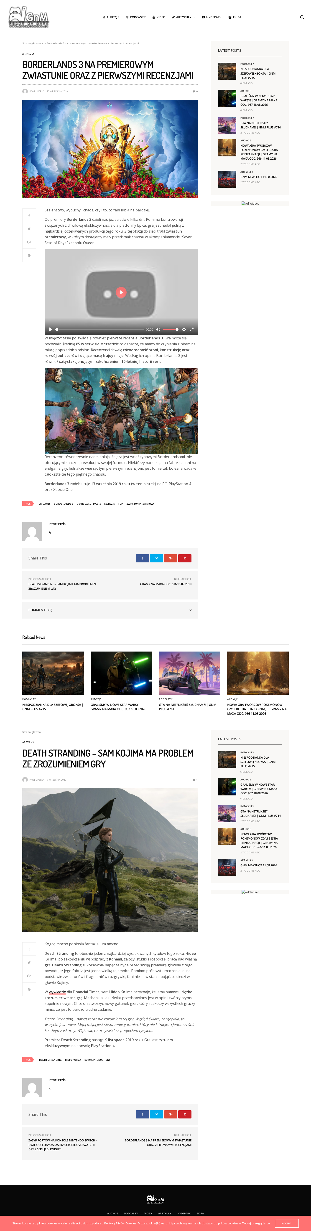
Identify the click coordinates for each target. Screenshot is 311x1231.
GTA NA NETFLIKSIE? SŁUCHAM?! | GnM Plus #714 (260, 125)
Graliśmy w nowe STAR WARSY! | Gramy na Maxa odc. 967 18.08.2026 (258, 100)
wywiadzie (57, 991)
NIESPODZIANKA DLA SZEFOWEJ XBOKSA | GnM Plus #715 (257, 73)
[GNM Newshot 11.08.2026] (227, 179)
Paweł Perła (36, 91)
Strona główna (31, 43)
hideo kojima (73, 1059)
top (120, 503)
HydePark (214, 17)
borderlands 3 (63, 503)
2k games (45, 503)
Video (161, 17)
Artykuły (183, 17)
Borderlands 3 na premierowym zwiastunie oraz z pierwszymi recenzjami (158, 1142)
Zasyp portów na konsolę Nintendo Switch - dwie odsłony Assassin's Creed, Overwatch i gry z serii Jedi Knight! (62, 1144)
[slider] (99, 329)
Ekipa (237, 17)
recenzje (109, 503)
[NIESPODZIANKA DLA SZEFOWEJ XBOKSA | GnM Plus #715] (227, 71)
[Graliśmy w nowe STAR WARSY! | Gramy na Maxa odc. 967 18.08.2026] (227, 98)
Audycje (113, 17)
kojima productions (97, 1059)
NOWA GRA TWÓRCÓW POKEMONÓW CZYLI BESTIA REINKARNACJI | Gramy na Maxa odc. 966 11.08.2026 (259, 152)
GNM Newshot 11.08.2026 (258, 177)
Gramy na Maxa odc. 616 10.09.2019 (165, 584)
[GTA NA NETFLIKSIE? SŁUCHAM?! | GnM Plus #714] (227, 125)
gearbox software (89, 503)
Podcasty (138, 17)
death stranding (50, 1059)
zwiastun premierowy (140, 503)
